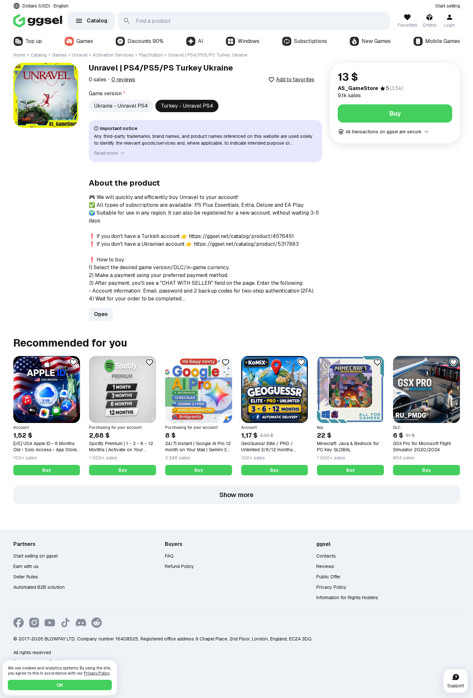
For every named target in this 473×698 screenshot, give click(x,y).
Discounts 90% (145, 41)
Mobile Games (442, 41)
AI (200, 41)
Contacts (326, 556)
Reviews (325, 566)
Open (101, 314)
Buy (395, 113)
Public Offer (328, 577)
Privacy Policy (331, 587)
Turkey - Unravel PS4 (187, 105)
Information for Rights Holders (347, 597)
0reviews (123, 79)
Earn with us (26, 566)
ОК (60, 685)
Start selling (447, 6)
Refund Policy (179, 566)
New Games (376, 41)
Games (84, 41)
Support (455, 686)
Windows (248, 41)
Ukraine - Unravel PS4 (121, 105)
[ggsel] (37, 20)
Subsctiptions (310, 41)
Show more (236, 495)
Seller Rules (25, 577)
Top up (33, 41)
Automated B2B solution (39, 587)
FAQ (169, 556)
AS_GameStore (358, 88)
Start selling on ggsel (35, 556)
